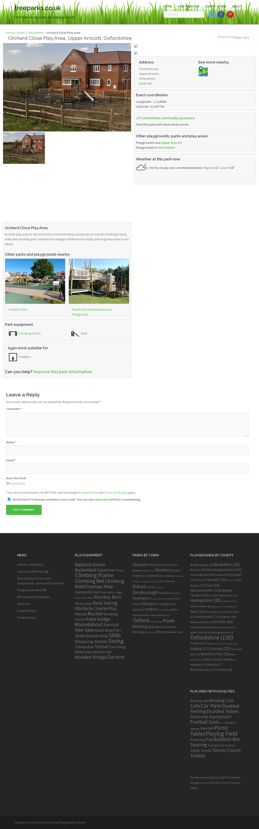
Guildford (176, 593)
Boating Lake (199, 701)
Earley (150, 587)
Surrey (220, 648)
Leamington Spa (167, 604)
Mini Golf (207, 728)
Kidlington (149, 603)
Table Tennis (200, 750)
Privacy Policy (88, 492)
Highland (217, 606)
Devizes (170, 581)
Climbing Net (89, 580)
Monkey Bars (107, 597)
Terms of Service (115, 492)
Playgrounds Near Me (32, 590)
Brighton (139, 576)
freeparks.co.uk (37, 8)
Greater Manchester (223, 595)
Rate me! (241, 37)
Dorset (216, 579)
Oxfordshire (36, 33)
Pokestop (197, 739)
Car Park (211, 705)
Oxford (141, 620)
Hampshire (205, 600)
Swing (116, 641)
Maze (91, 597)
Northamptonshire (202, 627)
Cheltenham (154, 576)
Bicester (176, 570)
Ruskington (156, 627)
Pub (209, 739)
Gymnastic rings (111, 592)
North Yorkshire (200, 632)
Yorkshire (223, 670)
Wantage (139, 632)
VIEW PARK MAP (188, 6)
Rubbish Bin (227, 739)
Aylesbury (138, 570)
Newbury (146, 615)
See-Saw (84, 630)
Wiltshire (214, 665)
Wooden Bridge (90, 657)
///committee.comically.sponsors (165, 118)
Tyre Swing (117, 647)
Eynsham (159, 587)
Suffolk (199, 648)
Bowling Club (222, 700)
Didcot (139, 586)
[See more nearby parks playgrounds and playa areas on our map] (203, 71)
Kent (197, 611)
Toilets (197, 755)
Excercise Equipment (210, 716)
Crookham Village (140, 581)
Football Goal (204, 722)
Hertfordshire (200, 606)
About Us (23, 604)
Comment (14, 409)
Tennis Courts (226, 750)
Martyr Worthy (164, 610)
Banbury (163, 570)
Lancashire (213, 612)
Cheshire (221, 575)
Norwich (166, 615)
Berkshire (226, 564)
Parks (21, 33)
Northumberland (225, 627)
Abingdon (141, 564)
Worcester (171, 632)
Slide (83, 333)
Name (11, 442)
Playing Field (221, 733)
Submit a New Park (30, 564)
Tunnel (101, 646)
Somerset (198, 643)
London (149, 609)
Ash (166, 565)
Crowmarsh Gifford (157, 581)
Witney (161, 632)
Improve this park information (62, 371)
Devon (200, 580)
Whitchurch (150, 632)
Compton (179, 576)
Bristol (198, 569)
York (179, 632)
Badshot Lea (149, 570)
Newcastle (156, 615)
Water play (83, 651)
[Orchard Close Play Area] (67, 87)
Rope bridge (98, 619)
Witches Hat (102, 652)
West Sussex (216, 659)
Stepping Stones (91, 641)
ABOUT (237, 6)
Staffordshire (214, 643)
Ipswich (137, 604)
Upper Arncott (172, 143)
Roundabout (89, 624)
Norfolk (223, 621)
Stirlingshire (230, 643)
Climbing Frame (29, 333)
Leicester (137, 609)
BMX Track (116, 570)
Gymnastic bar (87, 592)
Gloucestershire (205, 590)
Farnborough (145, 592)
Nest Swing (104, 602)
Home (10, 33)
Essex (211, 585)
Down (231, 580)
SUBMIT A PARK (215, 6)
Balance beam (90, 564)
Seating (198, 744)
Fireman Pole (99, 586)
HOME (167, 6)
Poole (168, 620)
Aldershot (156, 565)
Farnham (165, 593)
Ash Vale (172, 565)
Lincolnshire (206, 616)
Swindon (170, 627)
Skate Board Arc (107, 630)
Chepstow (169, 576)
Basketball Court (92, 570)
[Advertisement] (67, 192)
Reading (140, 626)
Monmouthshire (201, 622)
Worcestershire (202, 670)
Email (11, 460)
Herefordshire (229, 601)
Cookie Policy (26, 611)
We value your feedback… (34, 597)
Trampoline (84, 646)
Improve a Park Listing (32, 571)
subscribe (101, 499)
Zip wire (115, 657)
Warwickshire (215, 653)
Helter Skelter (81, 598)
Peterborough (156, 621)
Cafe (195, 705)
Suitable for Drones (222, 745)
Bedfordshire (201, 565)
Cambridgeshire (201, 575)
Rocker (95, 613)
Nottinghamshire (222, 632)
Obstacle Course (91, 608)
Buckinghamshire (224, 569)
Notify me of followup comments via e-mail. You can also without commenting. (76, 499)
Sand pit (111, 624)
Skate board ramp (91, 635)
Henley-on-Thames (159, 598)
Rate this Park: (16, 478)
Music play (83, 603)
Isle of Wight (231, 606)
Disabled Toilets (223, 711)
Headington (141, 598)
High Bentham (174, 598)
